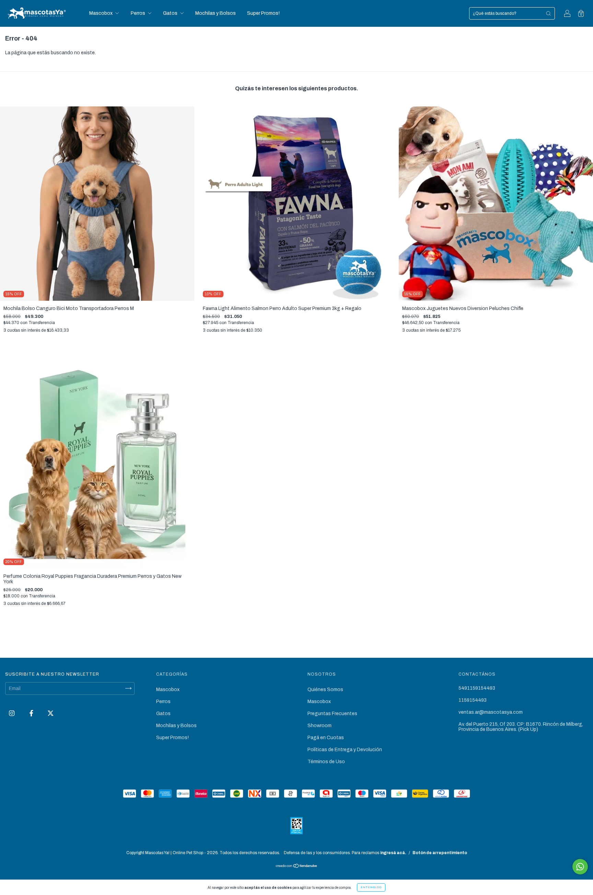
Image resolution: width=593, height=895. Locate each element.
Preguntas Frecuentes (332, 713)
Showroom (319, 725)
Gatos (170, 13)
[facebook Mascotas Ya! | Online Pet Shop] (32, 713)
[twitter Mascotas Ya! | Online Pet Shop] (50, 713)
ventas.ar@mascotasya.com (490, 712)
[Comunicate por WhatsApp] (580, 866)
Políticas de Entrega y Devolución (344, 749)
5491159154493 (476, 688)
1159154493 (472, 700)
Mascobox (101, 13)
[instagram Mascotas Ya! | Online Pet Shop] (12, 713)
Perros (138, 13)
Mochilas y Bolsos (215, 13)
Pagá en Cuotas (325, 737)
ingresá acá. (393, 852)
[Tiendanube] (296, 866)
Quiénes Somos (325, 689)
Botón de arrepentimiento (439, 852)
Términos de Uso (326, 761)
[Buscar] (548, 13)
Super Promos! (263, 13)
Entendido (371, 887)
